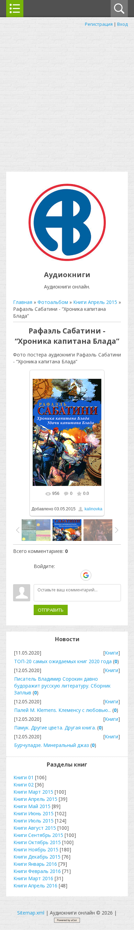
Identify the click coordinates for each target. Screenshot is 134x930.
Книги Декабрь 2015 (36, 856)
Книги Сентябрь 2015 (38, 835)
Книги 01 (23, 777)
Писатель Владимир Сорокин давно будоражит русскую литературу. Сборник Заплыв (62, 686)
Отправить (51, 610)
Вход (122, 24)
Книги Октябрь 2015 (37, 842)
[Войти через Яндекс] (74, 575)
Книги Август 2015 (34, 828)
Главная (22, 302)
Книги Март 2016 (33, 878)
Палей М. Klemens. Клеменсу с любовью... (62, 710)
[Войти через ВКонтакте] (50, 575)
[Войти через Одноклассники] (98, 575)
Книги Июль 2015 (33, 820)
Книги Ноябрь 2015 (35, 849)
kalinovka (93, 509)
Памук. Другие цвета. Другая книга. (55, 727)
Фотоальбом (52, 302)
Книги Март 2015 (33, 792)
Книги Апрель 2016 (35, 885)
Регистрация (99, 24)
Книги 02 (23, 784)
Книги (111, 652)
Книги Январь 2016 (35, 864)
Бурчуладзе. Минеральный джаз (51, 745)
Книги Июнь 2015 (33, 813)
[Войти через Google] (85, 575)
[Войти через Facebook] (62, 575)
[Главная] (67, 259)
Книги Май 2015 (32, 806)
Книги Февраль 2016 (37, 871)
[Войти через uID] (39, 575)
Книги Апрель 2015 (95, 302)
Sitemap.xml (30, 912)
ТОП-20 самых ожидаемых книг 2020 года (63, 661)
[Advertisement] (67, 98)
